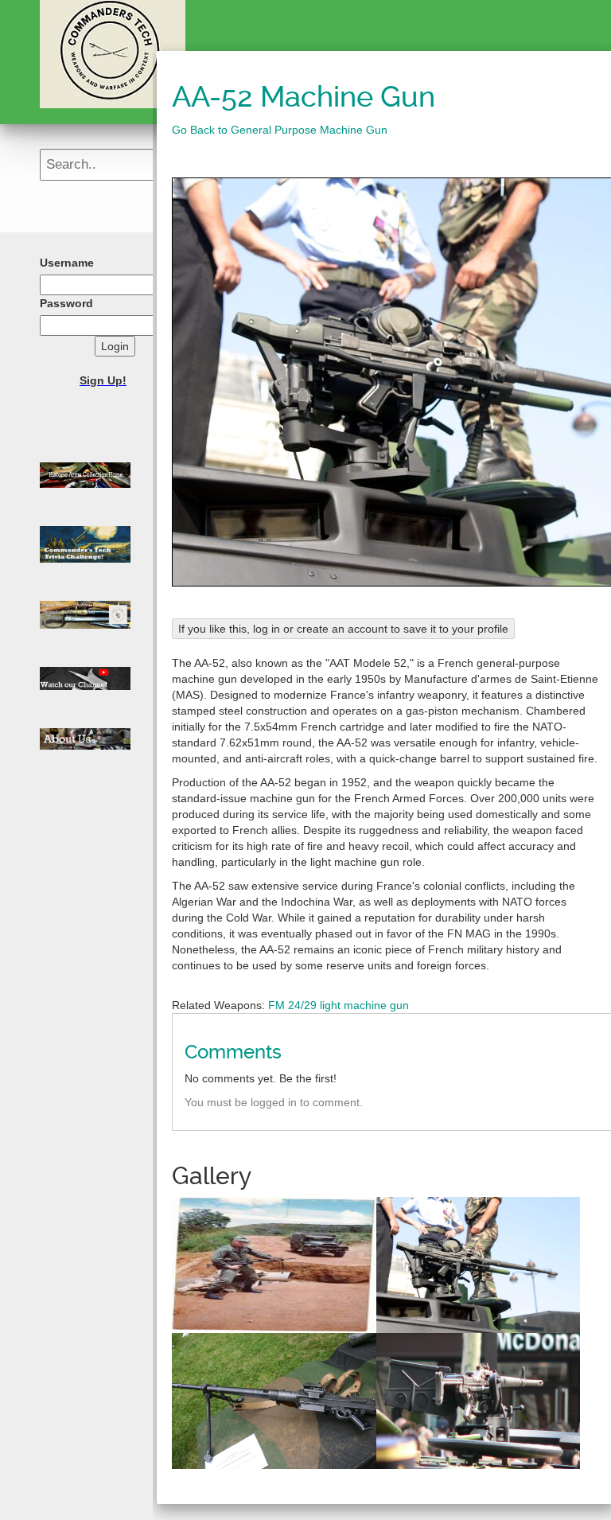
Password (66, 303)
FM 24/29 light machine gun (338, 1005)
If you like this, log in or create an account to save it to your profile (343, 628)
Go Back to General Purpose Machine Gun (279, 129)
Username (67, 262)
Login (115, 346)
